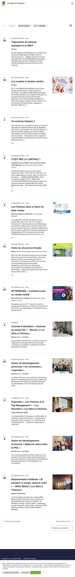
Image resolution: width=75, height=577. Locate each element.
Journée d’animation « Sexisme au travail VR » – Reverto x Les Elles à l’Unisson (28, 330)
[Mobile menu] (72, 3)
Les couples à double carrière (27, 81)
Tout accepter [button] (36, 572)
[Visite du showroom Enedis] (63, 250)
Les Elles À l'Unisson (16, 3)
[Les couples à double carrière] (63, 85)
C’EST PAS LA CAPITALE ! (25, 159)
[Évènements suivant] (5, 26)
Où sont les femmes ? (23, 121)
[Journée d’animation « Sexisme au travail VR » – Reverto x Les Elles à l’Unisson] (63, 329)
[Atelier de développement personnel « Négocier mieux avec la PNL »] (63, 443)
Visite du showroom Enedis (26, 248)
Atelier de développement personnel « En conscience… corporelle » (27, 366)
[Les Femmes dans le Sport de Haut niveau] (63, 208)
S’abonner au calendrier (60, 528)
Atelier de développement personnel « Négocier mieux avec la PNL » (29, 444)
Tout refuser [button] (25, 572)
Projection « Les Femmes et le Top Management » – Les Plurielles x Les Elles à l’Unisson (29, 405)
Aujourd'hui (12, 25)
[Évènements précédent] (3, 26)
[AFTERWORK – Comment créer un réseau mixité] (63, 293)
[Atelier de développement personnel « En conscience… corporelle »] (63, 365)
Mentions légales (30, 559)
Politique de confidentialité (11, 559)
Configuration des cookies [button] (11, 572)
